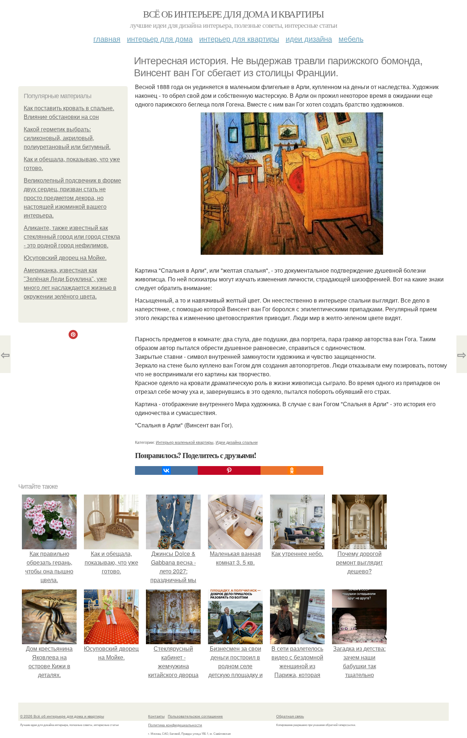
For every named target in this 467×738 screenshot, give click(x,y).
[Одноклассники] (291, 470)
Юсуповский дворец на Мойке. (65, 258)
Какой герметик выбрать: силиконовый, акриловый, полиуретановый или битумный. (67, 138)
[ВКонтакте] (166, 470)
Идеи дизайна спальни (237, 442)
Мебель (351, 38)
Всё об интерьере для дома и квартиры (233, 14)
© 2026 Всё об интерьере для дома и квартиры (62, 716)
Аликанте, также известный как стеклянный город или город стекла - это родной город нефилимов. (72, 237)
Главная (106, 38)
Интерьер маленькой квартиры (184, 442)
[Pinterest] (229, 470)
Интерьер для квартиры (239, 38)
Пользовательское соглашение (195, 716)
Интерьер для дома (160, 38)
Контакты (156, 716)
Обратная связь (290, 716)
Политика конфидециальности (175, 724)
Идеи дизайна (309, 38)
